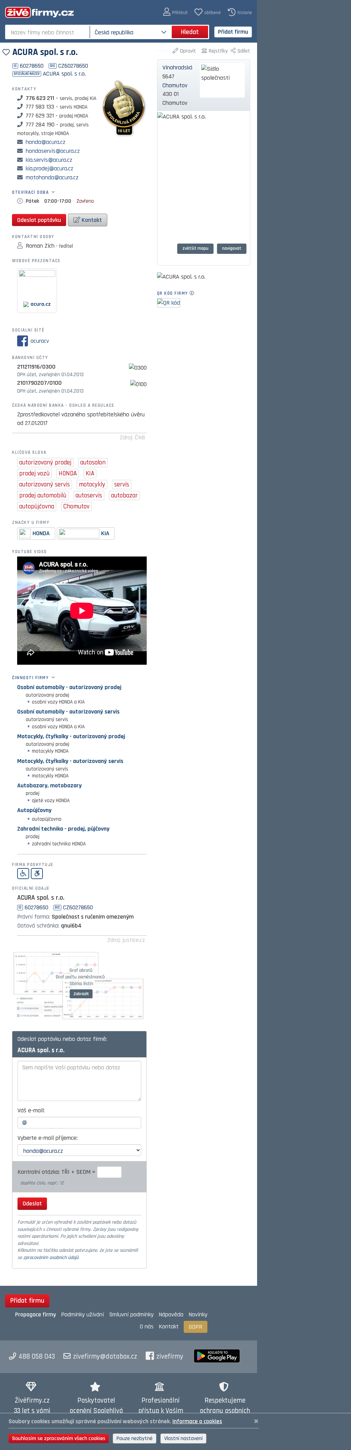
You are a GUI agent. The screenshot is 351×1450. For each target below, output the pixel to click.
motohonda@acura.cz (52, 177)
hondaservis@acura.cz (53, 151)
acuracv (40, 341)
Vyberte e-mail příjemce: (47, 1138)
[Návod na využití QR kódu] (194, 293)
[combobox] (48, 32)
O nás (147, 1326)
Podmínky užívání (82, 1314)
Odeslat (32, 1203)
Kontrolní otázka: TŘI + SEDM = (57, 1172)
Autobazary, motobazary (49, 785)
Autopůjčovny (34, 810)
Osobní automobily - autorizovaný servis (68, 712)
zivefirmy (169, 1356)
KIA (105, 533)
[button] (175, 12)
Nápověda (171, 1314)
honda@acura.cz (45, 142)
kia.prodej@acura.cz (49, 168)
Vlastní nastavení (183, 1438)
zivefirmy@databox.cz (105, 1356)
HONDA (41, 533)
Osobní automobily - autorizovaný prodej (69, 687)
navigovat (231, 248)
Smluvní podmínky (131, 1314)
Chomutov (174, 85)
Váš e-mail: (31, 1110)
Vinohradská (177, 67)
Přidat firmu (233, 32)
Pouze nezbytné (135, 1438)
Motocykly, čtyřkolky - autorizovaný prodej (71, 736)
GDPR (195, 1327)
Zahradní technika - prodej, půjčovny (63, 829)
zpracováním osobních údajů (50, 1258)
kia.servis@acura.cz (49, 160)
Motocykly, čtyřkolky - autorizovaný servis (70, 761)
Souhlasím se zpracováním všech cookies (58, 1438)
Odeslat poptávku (39, 220)
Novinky (198, 1314)
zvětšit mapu (195, 248)
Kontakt (91, 220)
